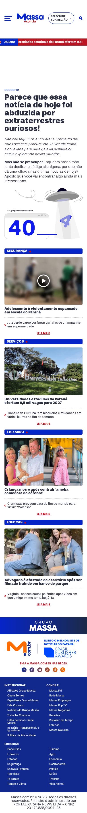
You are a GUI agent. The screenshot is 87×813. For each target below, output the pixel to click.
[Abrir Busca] (81, 18)
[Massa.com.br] (30, 18)
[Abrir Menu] (8, 18)
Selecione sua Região (59, 18)
